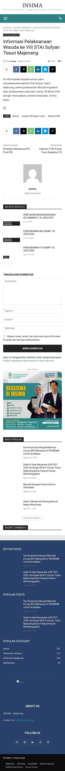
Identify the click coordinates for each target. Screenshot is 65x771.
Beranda (7, 27)
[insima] (5, 61)
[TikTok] (40, 742)
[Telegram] (45, 69)
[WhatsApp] (31, 69)
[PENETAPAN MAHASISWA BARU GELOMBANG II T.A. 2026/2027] (12, 219)
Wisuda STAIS (54, 116)
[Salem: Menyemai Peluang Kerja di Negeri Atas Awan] (12, 506)
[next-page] (10, 264)
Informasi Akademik (22, 27)
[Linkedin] (38, 69)
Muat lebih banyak (31, 517)
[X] (23, 69)
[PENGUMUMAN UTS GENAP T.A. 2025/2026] (12, 252)
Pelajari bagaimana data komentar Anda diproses (28, 360)
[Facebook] (16, 69)
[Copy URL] (52, 69)
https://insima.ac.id (33, 193)
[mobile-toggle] (5, 18)
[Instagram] (25, 742)
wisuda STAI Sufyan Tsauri (33, 116)
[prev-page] (5, 264)
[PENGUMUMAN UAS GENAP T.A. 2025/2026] (12, 236)
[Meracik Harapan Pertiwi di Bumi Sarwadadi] (12, 489)
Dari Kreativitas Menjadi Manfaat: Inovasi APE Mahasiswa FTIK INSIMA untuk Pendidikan (41, 450)
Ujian (6, 257)
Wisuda (15, 116)
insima (13, 61)
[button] (60, 18)
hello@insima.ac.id (24, 720)
